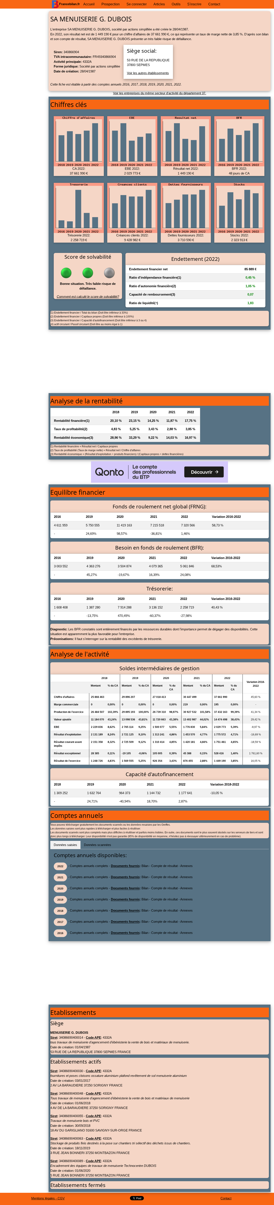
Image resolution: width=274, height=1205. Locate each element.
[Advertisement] (24, 76)
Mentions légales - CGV (48, 1198)
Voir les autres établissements (148, 73)
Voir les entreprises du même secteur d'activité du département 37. (159, 93)
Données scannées (97, 845)
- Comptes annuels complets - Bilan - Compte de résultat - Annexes (125, 866)
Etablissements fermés (78, 1184)
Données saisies (65, 845)
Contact (225, 1198)
